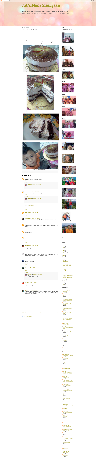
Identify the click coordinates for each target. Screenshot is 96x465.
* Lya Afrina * (65, 422)
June (64, 256)
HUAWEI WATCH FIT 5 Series (67, 331)
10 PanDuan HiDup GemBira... (68, 277)
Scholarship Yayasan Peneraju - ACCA (68, 355)
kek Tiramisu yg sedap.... (67, 264)
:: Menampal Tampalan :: (66, 324)
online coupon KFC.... (66, 261)
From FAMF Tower (65, 326)
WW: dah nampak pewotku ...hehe (68, 266)
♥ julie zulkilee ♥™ (27, 290)
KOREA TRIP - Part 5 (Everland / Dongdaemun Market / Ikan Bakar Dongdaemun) (67, 373)
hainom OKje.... (65, 376)
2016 (63, 246)
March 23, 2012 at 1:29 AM (37, 198)
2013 (63, 250)
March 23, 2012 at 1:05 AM (36, 191)
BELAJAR (64, 409)
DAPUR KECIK (65, 454)
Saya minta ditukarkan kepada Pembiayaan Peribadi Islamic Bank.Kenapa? (67, 340)
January (64, 280)
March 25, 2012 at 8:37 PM (34, 245)
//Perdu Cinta (65, 311)
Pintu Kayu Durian (65, 348)
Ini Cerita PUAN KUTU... (66, 368)
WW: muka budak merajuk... (67, 274)
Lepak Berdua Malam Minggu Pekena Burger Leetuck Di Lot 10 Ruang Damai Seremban (68, 290)
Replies (27, 182)
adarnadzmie (30, 184)
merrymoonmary (49, 462)
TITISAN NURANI (65, 448)
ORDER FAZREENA (65, 455)
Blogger (57, 462)
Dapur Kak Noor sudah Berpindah (67, 412)
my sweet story (65, 357)
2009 (63, 284)
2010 (63, 283)
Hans (63, 330)
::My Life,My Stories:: (66, 414)
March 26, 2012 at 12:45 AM (37, 274)
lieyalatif (26, 253)
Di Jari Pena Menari (66, 384)
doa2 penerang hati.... (66, 268)
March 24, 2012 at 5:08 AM (32, 224)
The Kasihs (64, 371)
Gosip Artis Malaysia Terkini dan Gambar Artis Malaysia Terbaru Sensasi (68, 317)
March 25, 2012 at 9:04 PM (32, 253)
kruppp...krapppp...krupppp (67, 265)
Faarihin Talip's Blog (66, 451)
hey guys (64, 433)
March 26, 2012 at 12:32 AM (34, 267)
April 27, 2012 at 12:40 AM (35, 290)
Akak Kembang (27, 267)
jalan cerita (64, 432)
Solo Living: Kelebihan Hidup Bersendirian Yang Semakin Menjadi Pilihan (67, 308)
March (64, 260)
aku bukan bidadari (66, 379)
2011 (63, 282)
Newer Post (24, 312)
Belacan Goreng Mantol (66, 377)
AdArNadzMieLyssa (41, 5)
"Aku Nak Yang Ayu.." (66, 452)
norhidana (64, 302)
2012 (63, 251)
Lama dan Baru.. (65, 269)
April (64, 259)
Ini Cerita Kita (65, 408)
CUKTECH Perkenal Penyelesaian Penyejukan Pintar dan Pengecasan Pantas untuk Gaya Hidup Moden (67, 299)
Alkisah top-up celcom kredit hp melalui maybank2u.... (68, 272)
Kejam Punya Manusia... (67, 270)
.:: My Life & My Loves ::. (66, 293)
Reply (26, 180)
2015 (63, 247)
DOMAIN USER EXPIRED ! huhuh (67, 442)
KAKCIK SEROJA (65, 351)
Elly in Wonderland (66, 354)
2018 (63, 243)
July (64, 255)
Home (40, 312)
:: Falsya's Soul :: (65, 323)
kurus (26, 236)
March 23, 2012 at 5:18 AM (36, 218)
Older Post (56, 312)
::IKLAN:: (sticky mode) (66, 430)
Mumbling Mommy (66, 404)
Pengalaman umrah (65, 358)
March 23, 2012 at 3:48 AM (34, 212)
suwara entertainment (28, 191)
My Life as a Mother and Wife (67, 429)
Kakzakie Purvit (27, 245)
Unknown (26, 224)
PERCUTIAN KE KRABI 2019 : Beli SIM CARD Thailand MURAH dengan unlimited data (68, 381)
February (64, 279)
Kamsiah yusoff (27, 212)
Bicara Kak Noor (65, 411)
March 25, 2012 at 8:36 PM (31, 236)
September (65, 252)
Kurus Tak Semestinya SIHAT (67, 385)
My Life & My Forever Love (67, 441)
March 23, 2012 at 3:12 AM (33, 205)
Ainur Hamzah (27, 282)
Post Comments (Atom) (29, 313)
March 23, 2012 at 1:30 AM (37, 184)
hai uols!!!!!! (64, 419)
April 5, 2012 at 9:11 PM (33, 282)
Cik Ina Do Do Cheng (28, 218)
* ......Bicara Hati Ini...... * (66, 392)
